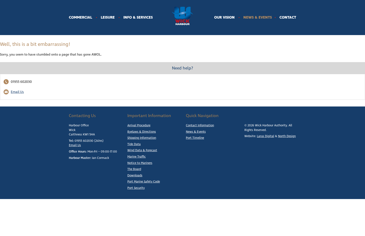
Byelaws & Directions (141, 132)
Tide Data (134, 144)
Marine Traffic (136, 157)
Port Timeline (195, 138)
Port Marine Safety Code (143, 182)
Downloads (134, 175)
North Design (287, 136)
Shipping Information (141, 138)
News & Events (257, 17)
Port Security (136, 188)
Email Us (17, 92)
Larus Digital (265, 136)
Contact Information (200, 125)
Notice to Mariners (139, 163)
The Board (134, 169)
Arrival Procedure (138, 125)
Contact (287, 17)
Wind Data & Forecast (142, 150)
